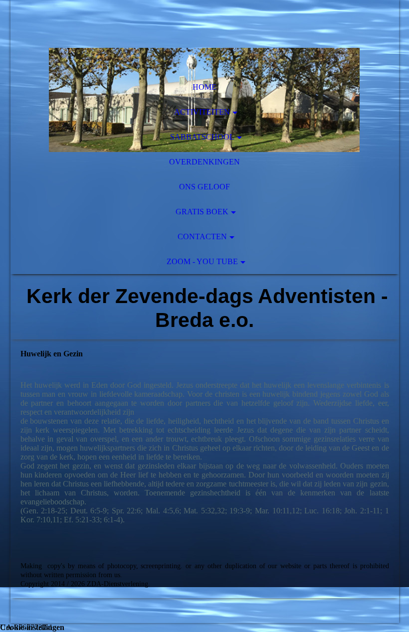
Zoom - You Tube (202, 261)
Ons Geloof (204, 186)
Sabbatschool (202, 137)
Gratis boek (202, 211)
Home (204, 87)
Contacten (202, 236)
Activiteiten (202, 112)
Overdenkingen (204, 162)
